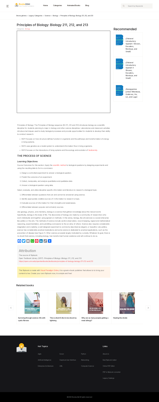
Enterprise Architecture (45, 366)
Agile (39, 354)
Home (45, 5)
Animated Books (73, 5)
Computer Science (87, 366)
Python (83, 354)
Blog (87, 5)
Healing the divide (120, 318)
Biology (55, 16)
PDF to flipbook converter (112, 372)
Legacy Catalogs (108, 378)
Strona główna (21, 16)
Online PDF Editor (109, 366)
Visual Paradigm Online (49, 270)
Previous (10, 307)
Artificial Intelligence (44, 360)
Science (48, 16)
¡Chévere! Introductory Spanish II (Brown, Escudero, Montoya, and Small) (131, 70)
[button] (7, 6)
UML (61, 366)
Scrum (61, 354)
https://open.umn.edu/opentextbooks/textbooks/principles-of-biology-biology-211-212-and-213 (56, 261)
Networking (85, 360)
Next (148, 307)
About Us (106, 354)
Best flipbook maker (109, 360)
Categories (57, 5)
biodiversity (92, 150)
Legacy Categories (35, 16)
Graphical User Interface (67, 360)
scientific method (59, 165)
